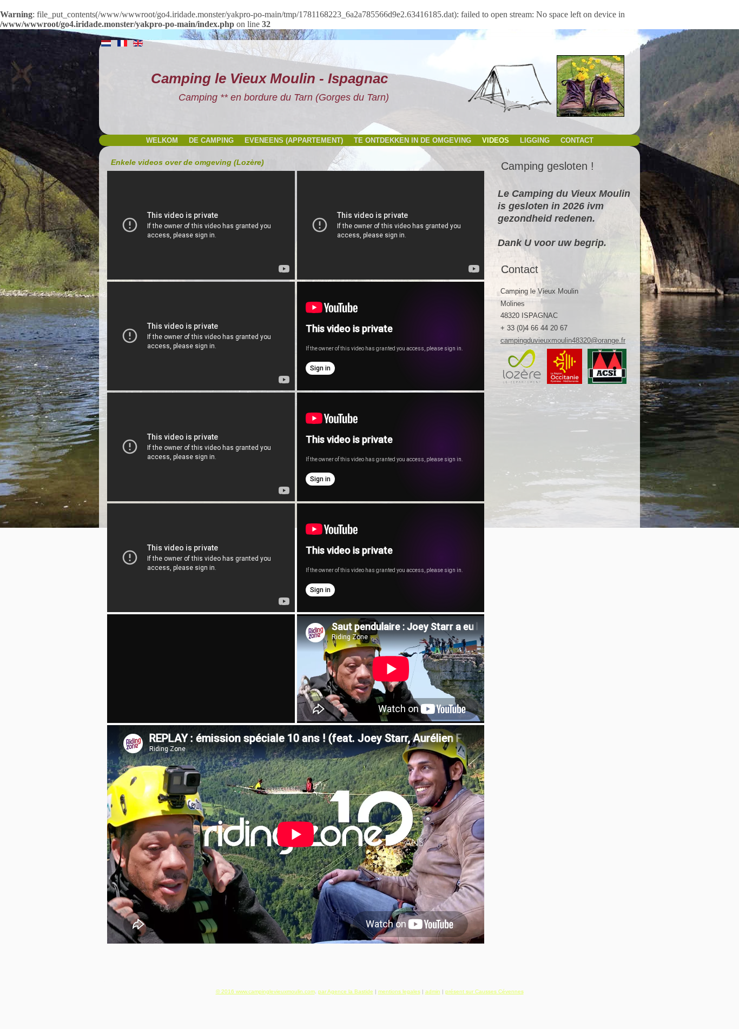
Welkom (162, 140)
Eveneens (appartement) (294, 140)
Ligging (535, 140)
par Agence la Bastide (345, 991)
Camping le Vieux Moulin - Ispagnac (269, 78)
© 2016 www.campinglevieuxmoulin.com (265, 991)
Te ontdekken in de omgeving (412, 140)
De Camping (211, 140)
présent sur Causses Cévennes (484, 991)
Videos (495, 140)
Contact (576, 140)
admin (432, 991)
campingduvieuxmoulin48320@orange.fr (562, 340)
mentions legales (399, 991)
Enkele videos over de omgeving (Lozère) (187, 162)
